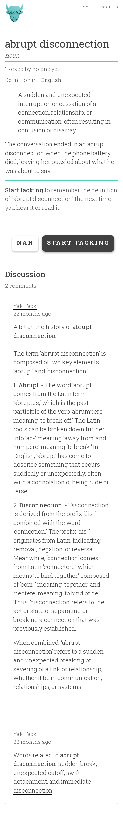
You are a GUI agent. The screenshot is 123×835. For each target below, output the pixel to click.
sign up (110, 7)
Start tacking (24, 190)
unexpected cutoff (38, 773)
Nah (25, 242)
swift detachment (46, 777)
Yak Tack (25, 305)
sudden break (77, 764)
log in (87, 7)
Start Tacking (78, 242)
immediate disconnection (52, 785)
